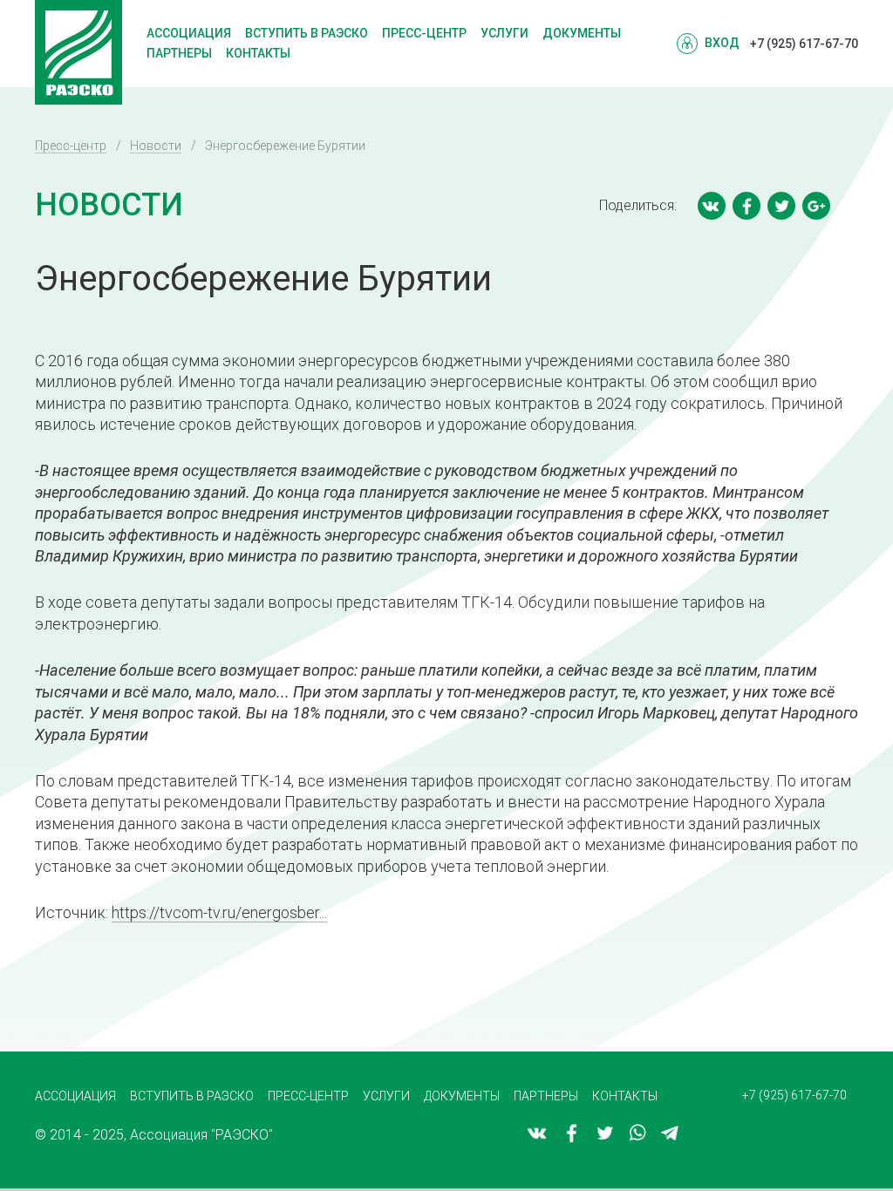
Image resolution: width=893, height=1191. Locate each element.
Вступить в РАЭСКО (306, 33)
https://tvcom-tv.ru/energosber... (219, 912)
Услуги (504, 33)
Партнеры (179, 53)
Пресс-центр (424, 33)
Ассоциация (189, 33)
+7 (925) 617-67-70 (804, 44)
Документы (581, 33)
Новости (155, 146)
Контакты (258, 53)
